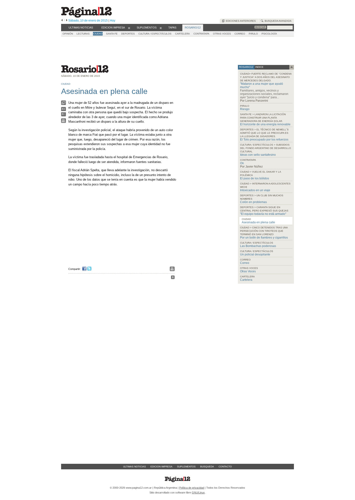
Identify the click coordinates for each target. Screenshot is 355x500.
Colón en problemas (253, 202)
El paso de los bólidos (254, 178)
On (242, 163)
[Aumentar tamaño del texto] (63, 110)
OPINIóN (68, 33)
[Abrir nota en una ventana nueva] (63, 104)
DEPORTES (128, 33)
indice (259, 67)
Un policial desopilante (255, 254)
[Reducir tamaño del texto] (63, 115)
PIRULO (253, 33)
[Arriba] (173, 278)
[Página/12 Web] (86, 16)
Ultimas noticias (134, 466)
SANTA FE (112, 33)
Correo (244, 263)
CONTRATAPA (201, 33)
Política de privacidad (191, 487)
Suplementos (186, 466)
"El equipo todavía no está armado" (263, 214)
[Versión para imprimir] (63, 122)
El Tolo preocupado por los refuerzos (264, 139)
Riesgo (244, 109)
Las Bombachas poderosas (258, 246)
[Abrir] (129, 27)
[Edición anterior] (62, 20)
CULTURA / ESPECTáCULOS (154, 33)
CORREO (239, 33)
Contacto (225, 466)
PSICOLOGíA (269, 33)
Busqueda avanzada (277, 21)
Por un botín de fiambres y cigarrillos (264, 237)
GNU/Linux (198, 492)
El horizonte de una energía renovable (265, 124)
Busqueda (207, 466)
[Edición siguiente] (67, 20)
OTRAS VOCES (222, 33)
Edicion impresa (161, 466)
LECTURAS (83, 33)
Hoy (112, 20)
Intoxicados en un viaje (255, 190)
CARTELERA (182, 33)
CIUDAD (97, 33)
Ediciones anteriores (240, 21)
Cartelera (246, 280)
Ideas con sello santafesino (258, 154)
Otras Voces (248, 271)
